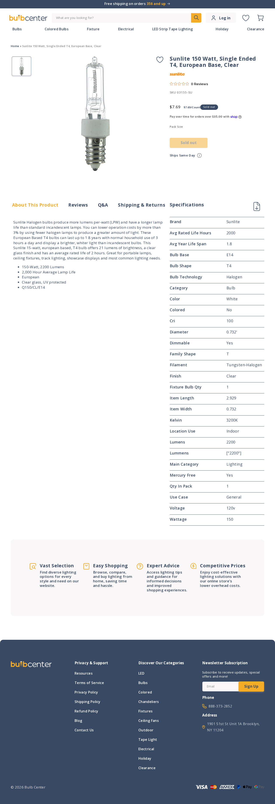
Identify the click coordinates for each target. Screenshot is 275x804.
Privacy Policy (86, 692)
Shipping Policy (88, 701)
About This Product (35, 205)
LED (141, 674)
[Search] (196, 18)
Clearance (147, 768)
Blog (78, 720)
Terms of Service (89, 682)
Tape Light (147, 739)
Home (15, 46)
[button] (260, 18)
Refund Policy (86, 711)
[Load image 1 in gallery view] (21, 66)
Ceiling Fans (148, 720)
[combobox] (126, 18)
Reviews (78, 205)
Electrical (146, 749)
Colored (145, 692)
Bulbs (143, 682)
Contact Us (84, 730)
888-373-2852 (220, 706)
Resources (84, 674)
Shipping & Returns (141, 205)
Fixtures (145, 711)
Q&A (103, 205)
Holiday (144, 758)
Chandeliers (148, 701)
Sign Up (251, 686)
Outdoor (145, 730)
